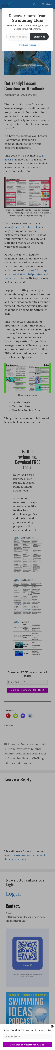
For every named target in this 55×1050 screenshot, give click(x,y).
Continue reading (27, 45)
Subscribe (39, 36)
